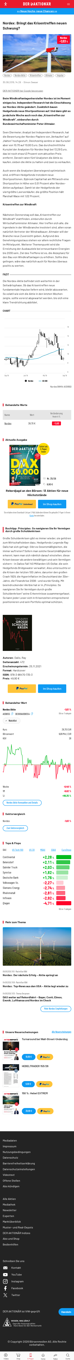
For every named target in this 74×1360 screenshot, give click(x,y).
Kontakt (16, 1267)
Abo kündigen (11, 1186)
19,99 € (29, 1056)
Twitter (15, 1294)
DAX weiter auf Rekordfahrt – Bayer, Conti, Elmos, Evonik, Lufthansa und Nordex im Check (32, 999)
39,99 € (29, 1110)
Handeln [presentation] (66, 1311)
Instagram (17, 1281)
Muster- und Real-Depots (18, 1227)
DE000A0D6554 (22, 713)
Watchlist (13, 720)
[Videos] (6, 1356)
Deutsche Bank (10, 877)
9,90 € (28, 1083)
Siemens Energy (11, 888)
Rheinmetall (9, 893)
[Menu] (69, 4)
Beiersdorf (8, 862)
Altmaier (48, 75)
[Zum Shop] (18, 1356)
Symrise (7, 872)
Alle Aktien (9, 1198)
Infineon (7, 898)
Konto (32, 515)
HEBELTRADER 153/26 (35, 1066)
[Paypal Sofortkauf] (22, 688)
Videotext (9, 1174)
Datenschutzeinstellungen (19, 1169)
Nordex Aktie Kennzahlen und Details (22, 802)
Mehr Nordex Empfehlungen (55, 1008)
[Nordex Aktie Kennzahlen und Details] (37, 762)
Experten (8, 1215)
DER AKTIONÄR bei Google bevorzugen (23, 91)
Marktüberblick (12, 1221)
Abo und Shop (11, 1238)
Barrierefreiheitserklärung (19, 1163)
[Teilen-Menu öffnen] (55, 1356)
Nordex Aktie (9, 709)
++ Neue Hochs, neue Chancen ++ (37, 11)
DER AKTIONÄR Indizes (16, 1233)
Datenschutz (10, 1157)
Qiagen (6, 903)
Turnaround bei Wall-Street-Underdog (45, 1039)
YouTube (16, 1274)
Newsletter (10, 1210)
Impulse (60, 75)
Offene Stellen (11, 1180)
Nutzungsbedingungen (17, 1151)
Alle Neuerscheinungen (61, 1032)
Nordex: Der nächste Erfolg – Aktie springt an (30, 975)
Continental (9, 857)
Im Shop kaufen (52, 504)
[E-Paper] (30, 1356)
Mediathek (9, 1204)
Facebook (17, 1288)
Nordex (7, 75)
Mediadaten (10, 1140)
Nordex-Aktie (20, 75)
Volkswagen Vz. (11, 882)
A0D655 (6, 713)
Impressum (9, 1146)
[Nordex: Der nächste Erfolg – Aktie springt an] (37, 946)
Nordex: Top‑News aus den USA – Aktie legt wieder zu (35, 986)
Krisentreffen (35, 75)
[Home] (43, 1356)
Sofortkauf (28, 504)
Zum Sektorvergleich (15, 828)
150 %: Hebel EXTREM (35, 1093)
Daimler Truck (10, 867)
